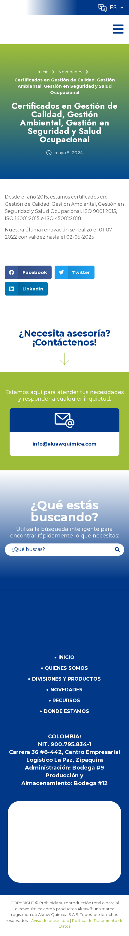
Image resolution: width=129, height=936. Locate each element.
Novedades (70, 72)
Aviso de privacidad (50, 920)
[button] (28, 272)
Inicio (43, 72)
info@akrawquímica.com (64, 444)
